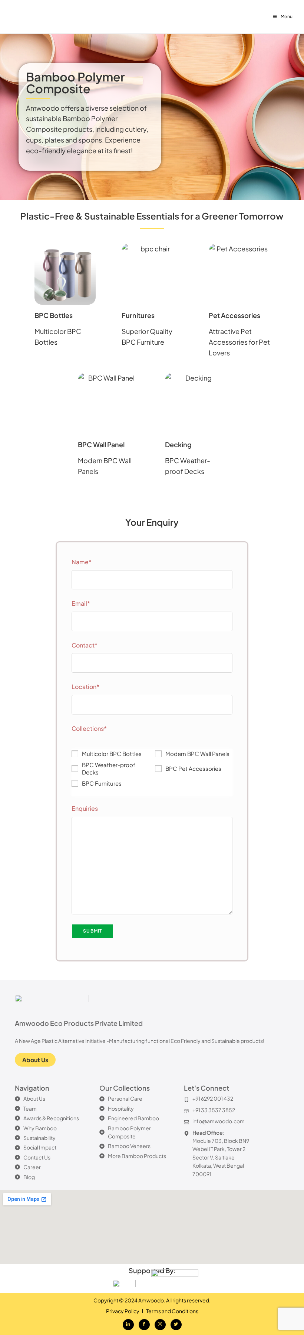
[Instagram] (160, 1324)
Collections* (89, 728)
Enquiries (85, 808)
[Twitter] (176, 1324)
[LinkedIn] (128, 1324)
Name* (82, 562)
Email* (81, 603)
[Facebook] (144, 1324)
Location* (85, 686)
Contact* (85, 645)
